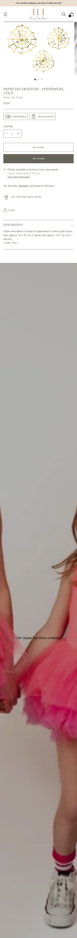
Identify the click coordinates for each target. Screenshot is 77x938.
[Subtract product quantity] (18, 133)
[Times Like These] (38, 14)
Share (11, 210)
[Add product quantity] (7, 133)
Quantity (8, 126)
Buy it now (38, 158)
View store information (18, 177)
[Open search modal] (63, 14)
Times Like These (13, 97)
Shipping (23, 185)
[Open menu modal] (5, 14)
